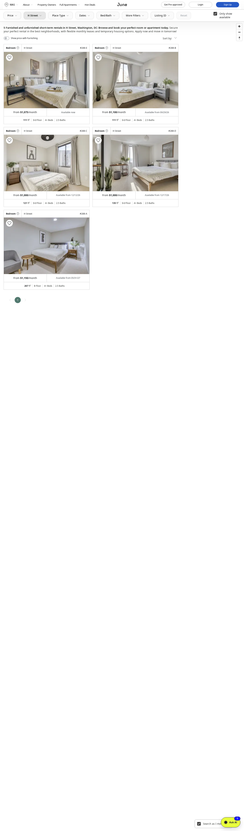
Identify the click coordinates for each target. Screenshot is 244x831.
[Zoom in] (239, 26)
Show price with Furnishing (24, 38)
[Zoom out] (239, 32)
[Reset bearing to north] (239, 38)
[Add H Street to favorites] (9, 57)
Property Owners (47, 4)
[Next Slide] (82, 80)
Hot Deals (90, 4)
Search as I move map (216, 823)
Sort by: (168, 38)
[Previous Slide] (11, 80)
